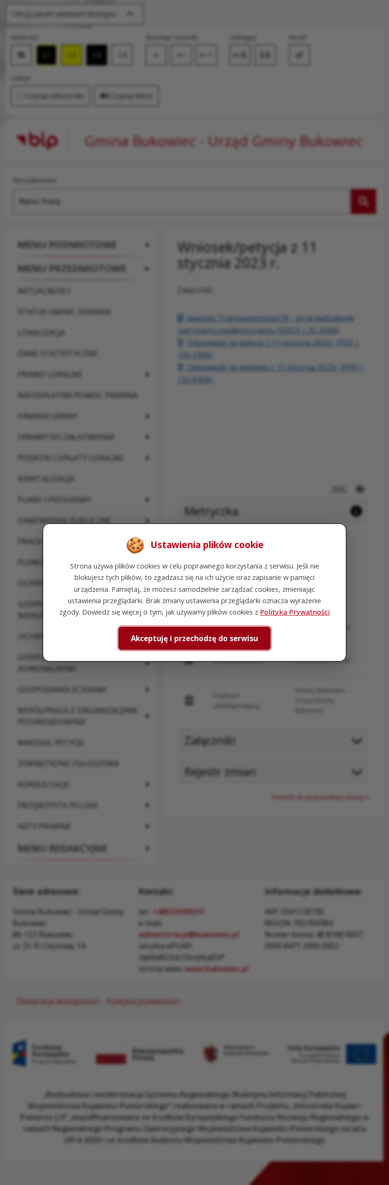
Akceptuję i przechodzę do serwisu (194, 638)
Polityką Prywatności (295, 611)
